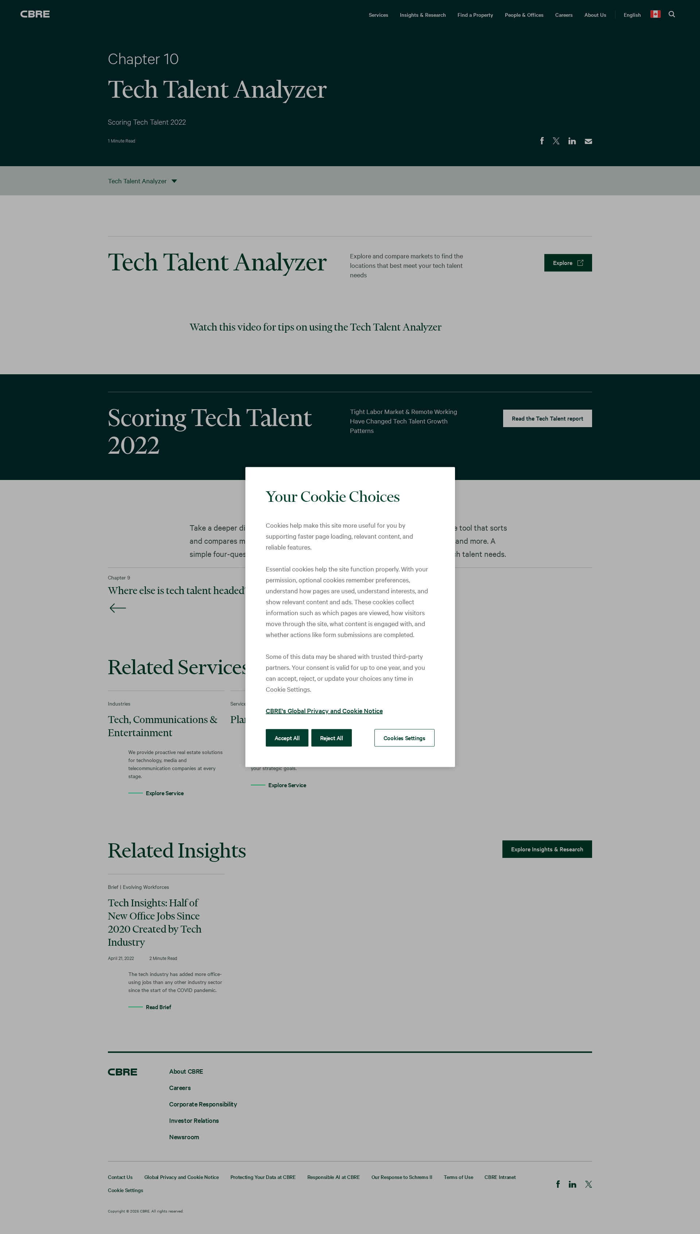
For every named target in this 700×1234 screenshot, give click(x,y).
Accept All (287, 738)
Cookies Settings (404, 738)
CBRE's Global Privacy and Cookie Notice (324, 710)
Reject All (331, 738)
